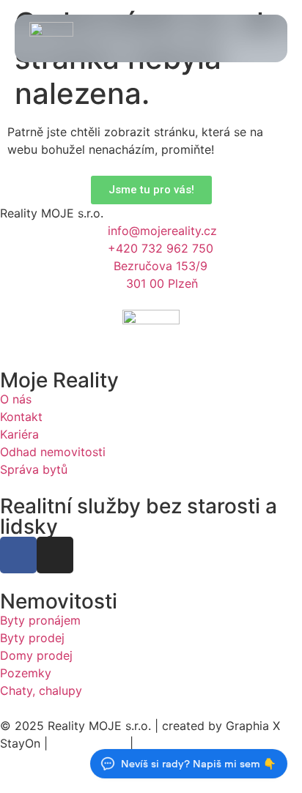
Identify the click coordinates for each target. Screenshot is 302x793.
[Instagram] (55, 555)
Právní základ (88, 743)
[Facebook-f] (18, 555)
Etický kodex (173, 743)
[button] (262, 38)
